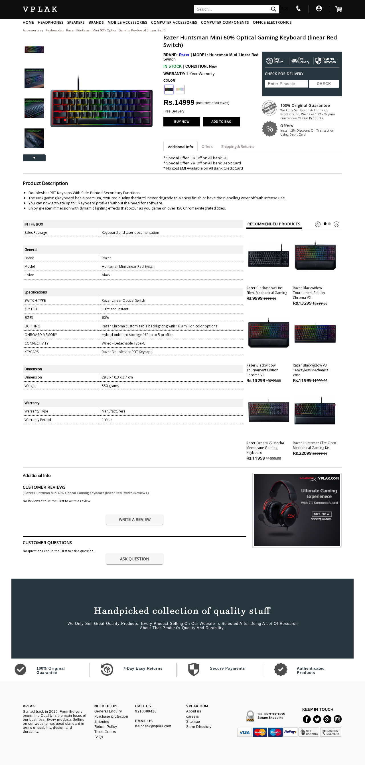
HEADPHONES (50, 22)
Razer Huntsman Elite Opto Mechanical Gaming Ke (314, 448)
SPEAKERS (76, 22)
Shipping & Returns (237, 146)
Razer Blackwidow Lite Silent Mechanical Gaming (266, 293)
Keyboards (53, 30)
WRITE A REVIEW (135, 520)
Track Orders (105, 732)
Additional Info (180, 146)
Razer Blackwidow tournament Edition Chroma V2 (310, 295)
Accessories (32, 30)
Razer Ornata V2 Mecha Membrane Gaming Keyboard (265, 450)
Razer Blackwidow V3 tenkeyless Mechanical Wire (311, 373)
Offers (307, 129)
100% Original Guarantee (308, 111)
